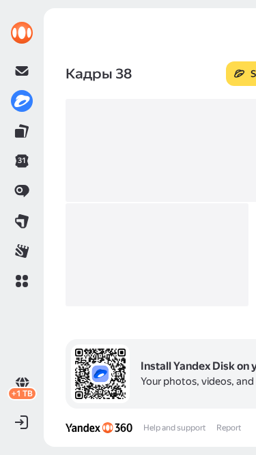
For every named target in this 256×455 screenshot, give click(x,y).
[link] (22, 33)
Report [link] (228, 427)
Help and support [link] (174, 427)
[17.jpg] (157, 254)
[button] (22, 281)
